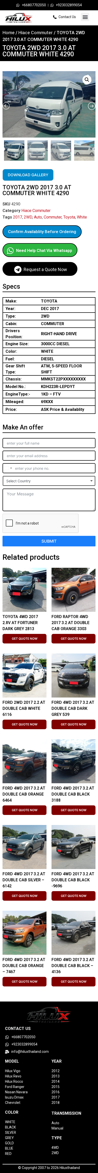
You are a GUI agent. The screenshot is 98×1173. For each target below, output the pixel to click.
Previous (3, 149)
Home (9, 32)
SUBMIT (49, 541)
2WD (28, 217)
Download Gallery (28, 174)
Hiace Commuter (35, 32)
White (82, 217)
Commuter (53, 217)
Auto (38, 217)
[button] (85, 17)
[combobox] (8, 468)
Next (94, 149)
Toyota (69, 217)
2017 (17, 217)
